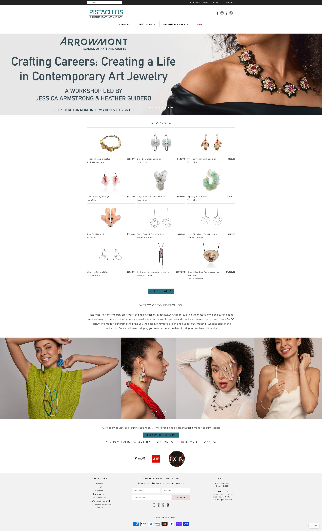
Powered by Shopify (168, 517)
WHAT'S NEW (161, 123)
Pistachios (156, 517)
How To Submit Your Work (99, 501)
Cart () (218, 2)
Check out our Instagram (161, 435)
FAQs (99, 487)
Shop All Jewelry (161, 291)
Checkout (229, 2)
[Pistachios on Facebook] (217, 13)
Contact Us (99, 490)
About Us (99, 483)
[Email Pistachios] (231, 13)
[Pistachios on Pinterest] (222, 13)
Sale (200, 24)
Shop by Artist (148, 24)
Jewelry (125, 24)
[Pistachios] (106, 13)
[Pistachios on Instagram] (226, 13)
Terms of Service (100, 497)
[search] (104, 2)
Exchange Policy (99, 494)
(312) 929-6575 (194, 2)
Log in (205, 2)
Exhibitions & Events (176, 24)
